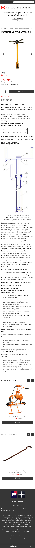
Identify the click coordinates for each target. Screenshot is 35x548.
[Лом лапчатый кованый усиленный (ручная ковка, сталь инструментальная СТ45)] (17, 453)
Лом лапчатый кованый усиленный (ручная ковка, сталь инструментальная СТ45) (17, 471)
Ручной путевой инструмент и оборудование (18, 29)
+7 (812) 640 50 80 (17, 18)
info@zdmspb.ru (17, 21)
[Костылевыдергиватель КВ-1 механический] (17, 54)
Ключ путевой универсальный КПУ (17, 416)
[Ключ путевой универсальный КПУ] (17, 399)
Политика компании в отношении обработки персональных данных (15, 509)
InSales (21, 536)
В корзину (21, 91)
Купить (17, 422)
